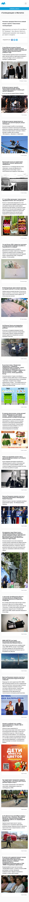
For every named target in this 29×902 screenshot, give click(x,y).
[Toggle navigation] (26, 3)
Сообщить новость (14, 8)
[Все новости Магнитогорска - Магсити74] (3, 3)
